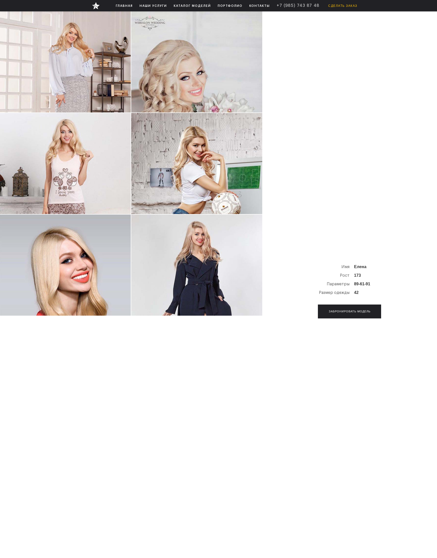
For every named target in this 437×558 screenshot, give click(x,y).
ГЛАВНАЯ (124, 5)
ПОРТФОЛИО (230, 5)
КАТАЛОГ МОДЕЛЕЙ (192, 5)
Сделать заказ (342, 6)
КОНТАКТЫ (259, 5)
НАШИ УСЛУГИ (153, 5)
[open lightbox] (65, 61)
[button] (153, 5)
